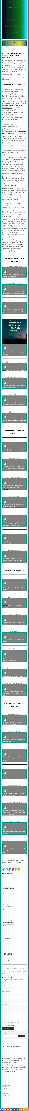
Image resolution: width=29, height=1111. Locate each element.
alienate (23, 402)
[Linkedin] (10, 869)
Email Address (6, 991)
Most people (14, 91)
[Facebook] (3, 869)
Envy (4, 370)
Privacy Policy (5, 1093)
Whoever (5, 605)
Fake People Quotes (18, 182)
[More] (19, 869)
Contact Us (4, 1091)
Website (4, 997)
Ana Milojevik (5, 1088)
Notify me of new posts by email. (9, 1025)
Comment (4, 1004)
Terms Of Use (5, 1095)
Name (3, 985)
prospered (5, 489)
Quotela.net (14, 2)
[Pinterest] (13, 869)
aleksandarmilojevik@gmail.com (12, 958)
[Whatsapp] (16, 869)
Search (5, 1033)
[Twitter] (6, 869)
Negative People (10, 960)
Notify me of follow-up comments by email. (11, 1022)
